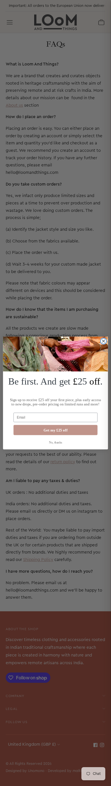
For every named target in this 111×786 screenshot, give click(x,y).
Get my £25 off (55, 430)
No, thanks (55, 442)
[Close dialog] (103, 341)
